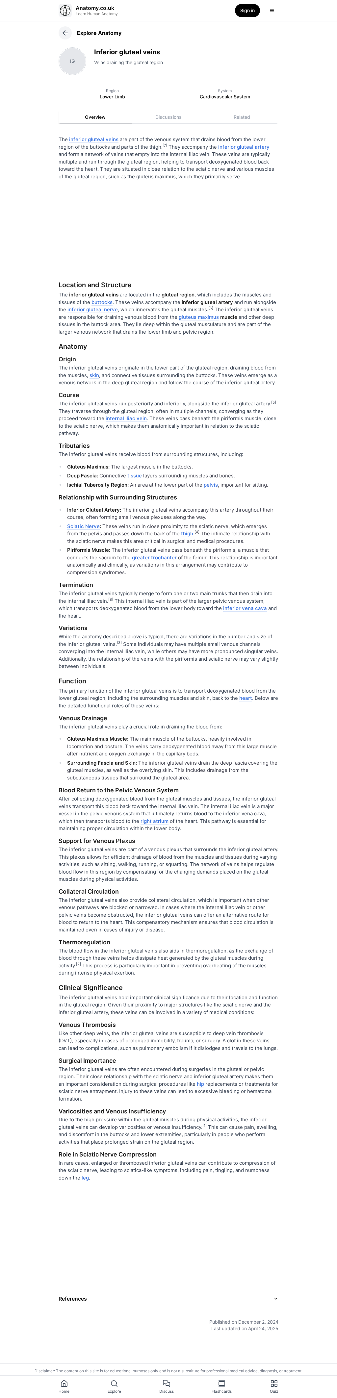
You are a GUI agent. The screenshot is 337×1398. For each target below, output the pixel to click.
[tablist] (168, 117)
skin (94, 375)
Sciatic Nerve (83, 526)
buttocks (102, 302)
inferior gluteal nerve (92, 309)
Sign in (247, 10)
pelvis (211, 485)
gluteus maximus (199, 317)
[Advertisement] (168, 228)
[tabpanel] (168, 729)
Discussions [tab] (168, 117)
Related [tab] (242, 117)
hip (200, 1084)
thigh (187, 533)
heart (245, 698)
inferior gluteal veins (93, 139)
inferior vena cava (245, 608)
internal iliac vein (126, 418)
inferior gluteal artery (244, 147)
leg (85, 1178)
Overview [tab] (95, 117)
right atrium (154, 821)
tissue (134, 475)
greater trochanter (154, 557)
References (73, 1298)
